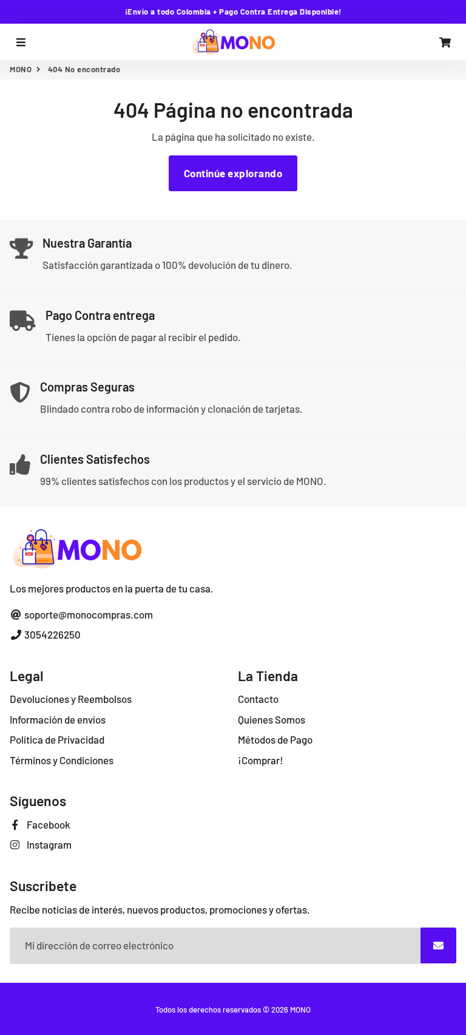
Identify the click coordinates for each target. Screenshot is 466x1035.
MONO (21, 69)
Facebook (47, 824)
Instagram (48, 844)
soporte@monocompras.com (87, 614)
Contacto (258, 699)
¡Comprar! (260, 760)
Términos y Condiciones (61, 760)
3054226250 (51, 634)
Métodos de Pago (275, 739)
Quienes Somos (271, 719)
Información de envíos (58, 719)
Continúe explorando (233, 173)
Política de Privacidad (57, 739)
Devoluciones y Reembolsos (71, 699)
